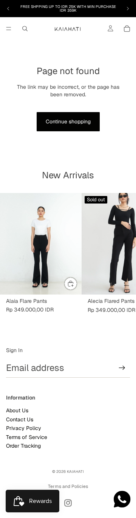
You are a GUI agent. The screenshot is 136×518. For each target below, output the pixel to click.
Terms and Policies (68, 486)
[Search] (25, 28)
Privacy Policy (23, 428)
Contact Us (19, 419)
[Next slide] (127, 8)
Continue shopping (68, 121)
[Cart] (127, 28)
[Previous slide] (8, 8)
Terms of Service (26, 437)
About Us (17, 410)
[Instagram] (68, 502)
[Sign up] (122, 368)
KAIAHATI (75, 471)
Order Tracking (23, 445)
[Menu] (8, 28)
